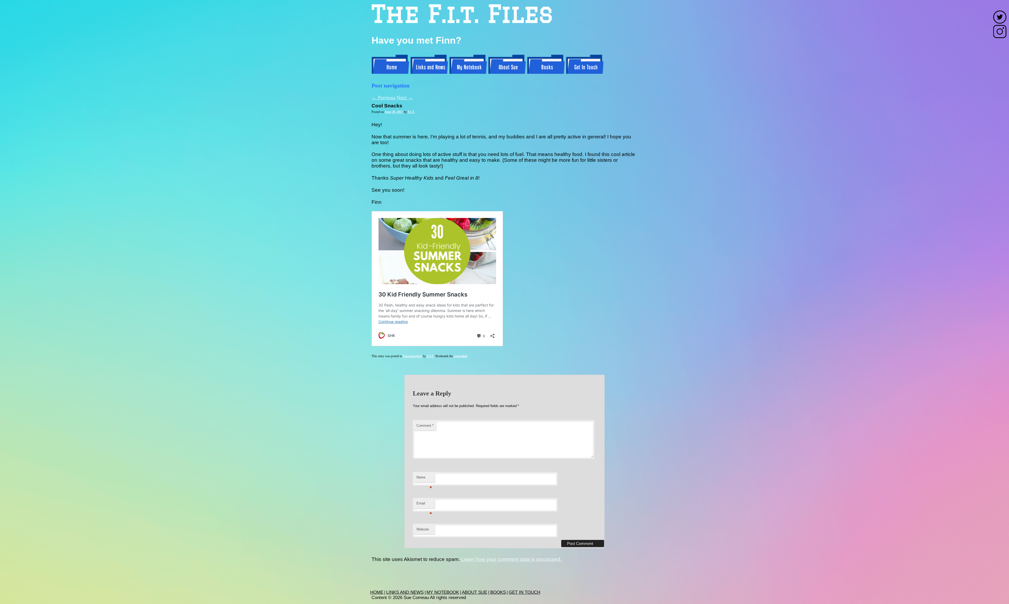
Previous (383, 97)
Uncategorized (412, 356)
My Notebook (469, 67)
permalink (461, 356)
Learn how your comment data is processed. (511, 559)
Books (547, 67)
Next (405, 97)
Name (424, 478)
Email (424, 504)
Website (422, 529)
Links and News (430, 67)
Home (392, 67)
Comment (425, 426)
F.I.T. (411, 112)
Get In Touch (586, 67)
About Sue (508, 67)
